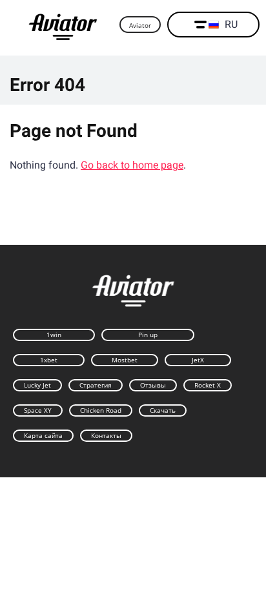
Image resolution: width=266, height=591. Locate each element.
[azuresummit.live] (63, 25)
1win (53, 334)
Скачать (163, 410)
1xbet (48, 359)
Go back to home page (132, 165)
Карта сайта (43, 435)
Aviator (140, 25)
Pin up (148, 334)
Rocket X (207, 384)
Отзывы (153, 384)
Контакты (106, 435)
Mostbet (125, 359)
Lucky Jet (37, 384)
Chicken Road (100, 410)
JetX (198, 359)
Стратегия (95, 384)
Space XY (38, 410)
